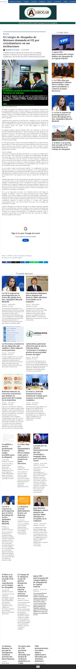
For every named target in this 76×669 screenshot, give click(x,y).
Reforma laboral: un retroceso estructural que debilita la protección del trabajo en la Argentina (12, 395)
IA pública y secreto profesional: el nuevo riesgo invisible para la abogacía (8, 450)
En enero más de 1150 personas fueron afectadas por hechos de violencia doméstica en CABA (24, 654)
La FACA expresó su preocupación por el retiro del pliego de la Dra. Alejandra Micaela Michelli (12, 297)
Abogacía (20, 466)
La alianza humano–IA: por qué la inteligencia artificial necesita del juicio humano (8, 652)
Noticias (6, 34)
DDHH (65, 1)
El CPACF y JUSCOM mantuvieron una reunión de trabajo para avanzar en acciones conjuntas (36, 395)
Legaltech (42, 1)
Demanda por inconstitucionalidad (12, 257)
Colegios (26, 1)
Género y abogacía (40, 663)
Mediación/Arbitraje (15, 1)
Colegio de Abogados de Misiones (22, 255)
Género (49, 1)
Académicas (57, 1)
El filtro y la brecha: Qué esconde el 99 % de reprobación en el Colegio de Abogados (62, 146)
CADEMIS (9, 255)
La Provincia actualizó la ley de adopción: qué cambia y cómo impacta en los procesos (13, 347)
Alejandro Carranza (12, 50)
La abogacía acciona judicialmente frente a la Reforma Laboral (24, 511)
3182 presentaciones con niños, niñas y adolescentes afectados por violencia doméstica (41, 653)
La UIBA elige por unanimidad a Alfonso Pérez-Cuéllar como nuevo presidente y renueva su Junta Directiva (24, 454)
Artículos (34, 1)
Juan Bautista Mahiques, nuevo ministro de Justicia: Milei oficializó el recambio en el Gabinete (36, 297)
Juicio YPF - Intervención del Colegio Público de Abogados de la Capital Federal (40, 581)
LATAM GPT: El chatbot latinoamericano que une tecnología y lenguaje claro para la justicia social (40, 453)
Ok (38, 666)
